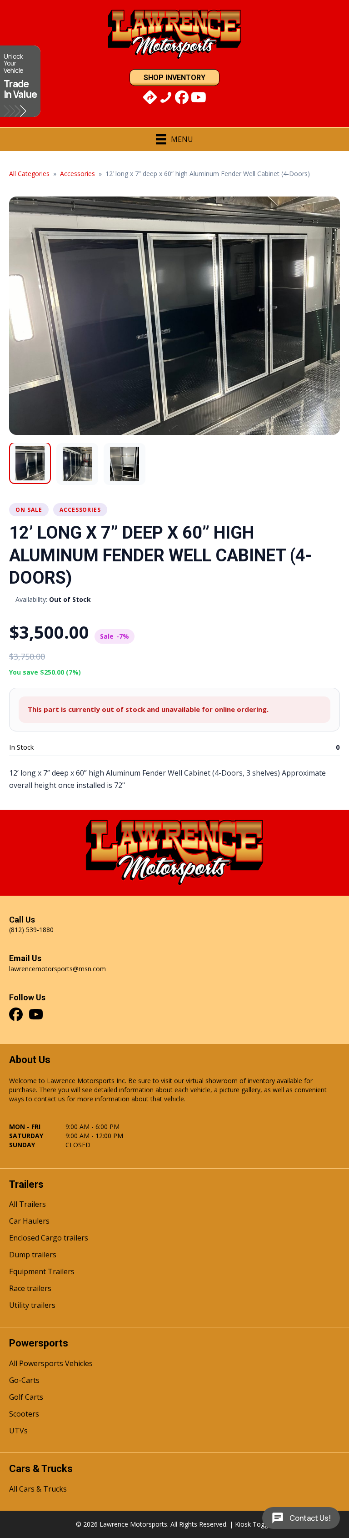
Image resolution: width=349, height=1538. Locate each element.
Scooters (24, 1414)
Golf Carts (26, 1397)
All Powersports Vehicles (51, 1364)
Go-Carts (24, 1381)
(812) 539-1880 (31, 929)
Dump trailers (32, 1255)
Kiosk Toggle (254, 1524)
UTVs (18, 1431)
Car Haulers (29, 1221)
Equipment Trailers (42, 1272)
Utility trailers (32, 1305)
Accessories (77, 173)
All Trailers (27, 1204)
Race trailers (30, 1289)
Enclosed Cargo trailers (48, 1238)
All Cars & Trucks (38, 1489)
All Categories (29, 173)
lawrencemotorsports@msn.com (57, 968)
